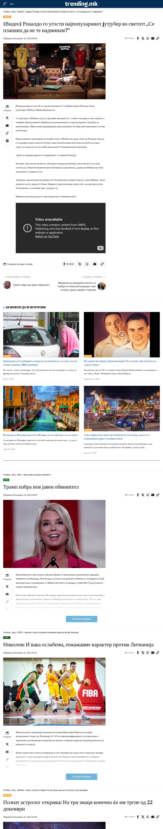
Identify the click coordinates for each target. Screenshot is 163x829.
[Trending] (81, 4)
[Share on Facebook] (138, 38)
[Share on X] (143, 38)
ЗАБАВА (7, 17)
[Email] (152, 38)
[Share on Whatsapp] (147, 38)
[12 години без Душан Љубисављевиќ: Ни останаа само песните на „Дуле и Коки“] (122, 334)
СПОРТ (6, 637)
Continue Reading (81, 618)
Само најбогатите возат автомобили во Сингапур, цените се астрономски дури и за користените (116, 436)
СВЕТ (6, 480)
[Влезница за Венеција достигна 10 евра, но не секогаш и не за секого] (41, 408)
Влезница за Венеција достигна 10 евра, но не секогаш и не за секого (40, 435)
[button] (6, 4)
